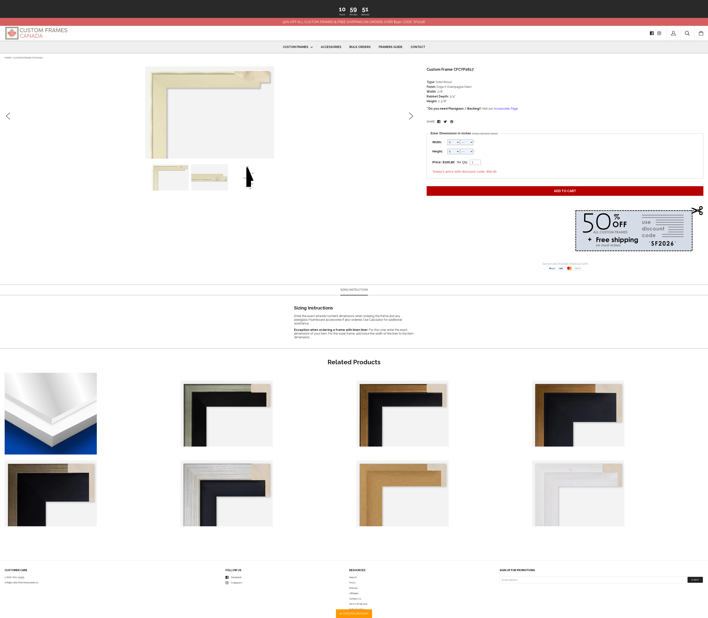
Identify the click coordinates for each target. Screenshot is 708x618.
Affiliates (353, 593)
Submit (695, 580)
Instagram (236, 582)
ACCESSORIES (331, 47)
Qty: (465, 162)
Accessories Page (506, 108)
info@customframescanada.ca (21, 582)
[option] (210, 112)
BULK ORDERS (360, 47)
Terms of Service (358, 603)
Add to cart (565, 191)
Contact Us (355, 598)
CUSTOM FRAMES (296, 47)
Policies (353, 588)
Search (353, 577)
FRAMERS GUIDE (390, 47)
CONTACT (418, 47)
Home (8, 57)
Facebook (236, 577)
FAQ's (352, 582)
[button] (354, 613)
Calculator (376, 319)
